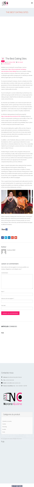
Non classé (20, 62)
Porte (3, 432)
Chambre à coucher (7, 421)
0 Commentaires (7, 63)
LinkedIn (9, 237)
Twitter (6, 237)
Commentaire (4, 273)
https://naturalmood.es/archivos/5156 (10, 116)
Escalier (4, 429)
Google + (12, 237)
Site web (3, 305)
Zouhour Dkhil (12, 62)
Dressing (4, 426)
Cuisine (4, 424)
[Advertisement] (17, 34)
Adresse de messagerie (7, 298)
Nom (2, 291)
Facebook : (2, 237)
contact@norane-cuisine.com (13, 383)
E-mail (15, 237)
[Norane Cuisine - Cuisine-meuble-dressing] (5, 4)
